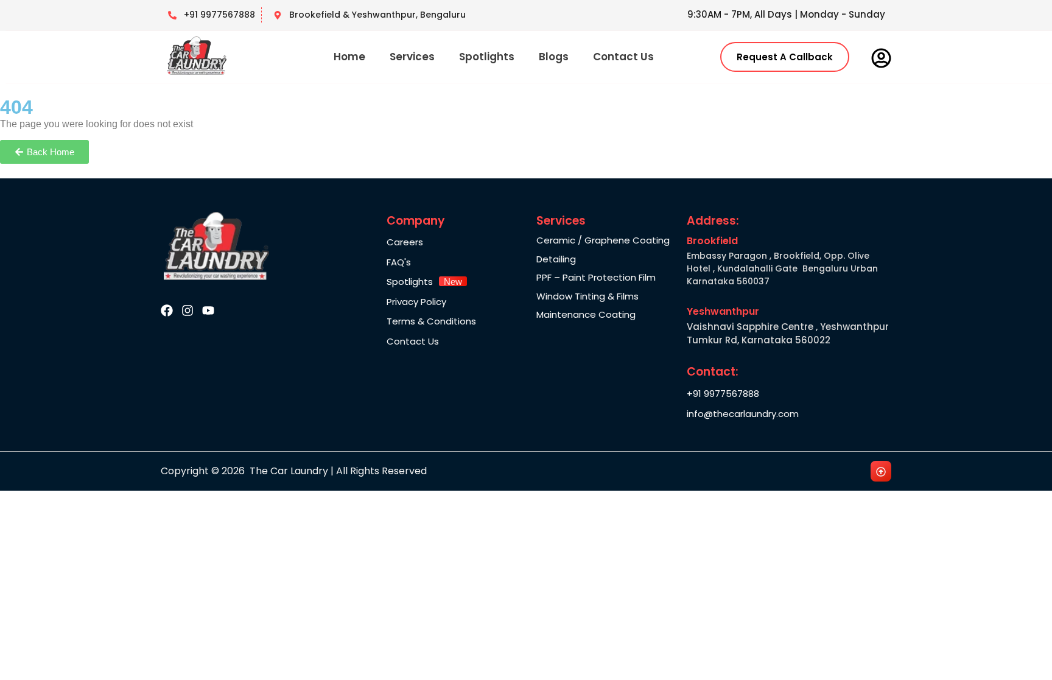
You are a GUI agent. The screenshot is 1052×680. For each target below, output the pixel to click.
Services (412, 56)
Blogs (554, 56)
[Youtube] (208, 310)
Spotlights (486, 56)
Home (349, 56)
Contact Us (623, 56)
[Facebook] (167, 310)
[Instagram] (187, 310)
